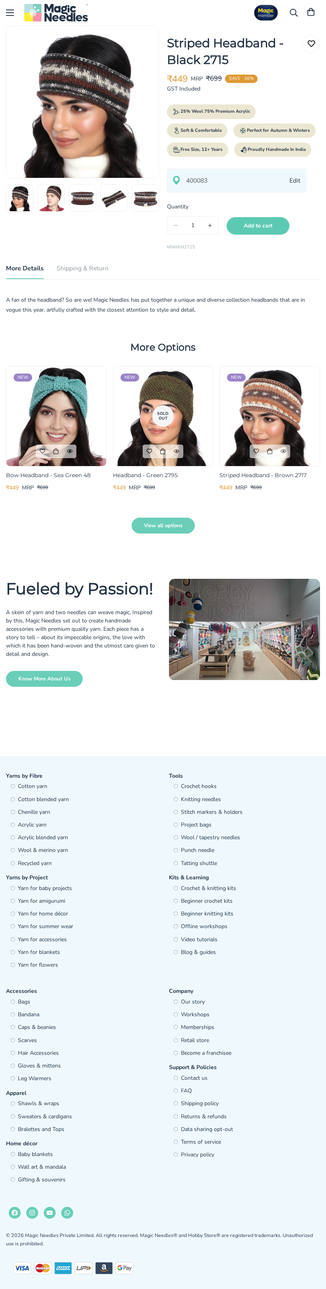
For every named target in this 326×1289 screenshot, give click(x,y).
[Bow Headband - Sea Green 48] (56, 416)
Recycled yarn (35, 863)
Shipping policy (200, 1103)
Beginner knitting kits (207, 913)
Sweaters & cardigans (45, 1116)
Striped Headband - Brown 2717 (263, 475)
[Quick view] (69, 451)
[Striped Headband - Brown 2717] (270, 416)
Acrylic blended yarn (43, 837)
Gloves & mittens (39, 1065)
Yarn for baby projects (45, 888)
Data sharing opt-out (207, 1129)
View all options (163, 525)
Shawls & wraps (38, 1103)
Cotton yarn (32, 786)
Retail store (195, 1040)
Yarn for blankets (39, 952)
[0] (311, 13)
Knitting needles (201, 799)
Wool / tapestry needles (210, 837)
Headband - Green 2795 (145, 475)
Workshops (195, 1014)
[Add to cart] (56, 451)
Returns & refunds (204, 1116)
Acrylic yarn (32, 825)
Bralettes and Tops (41, 1129)
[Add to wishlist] (311, 44)
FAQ (186, 1090)
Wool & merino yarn (43, 850)
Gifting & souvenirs (42, 1179)
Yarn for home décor (43, 913)
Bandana (28, 1014)
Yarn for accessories (42, 939)
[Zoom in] (142, 42)
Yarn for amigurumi (41, 901)
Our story (193, 1002)
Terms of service (201, 1142)
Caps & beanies (37, 1027)
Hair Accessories (38, 1053)
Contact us (194, 1078)
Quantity (177, 206)
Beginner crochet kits (207, 901)
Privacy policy (197, 1154)
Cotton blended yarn (43, 799)
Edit (294, 180)
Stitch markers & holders (212, 812)
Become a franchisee (206, 1053)
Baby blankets (35, 1154)
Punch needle (197, 850)
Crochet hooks (199, 786)
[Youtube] (50, 1213)
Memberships (197, 1027)
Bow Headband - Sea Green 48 (48, 475)
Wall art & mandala (42, 1167)
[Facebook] (15, 1213)
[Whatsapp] (67, 1213)
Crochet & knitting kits (208, 888)
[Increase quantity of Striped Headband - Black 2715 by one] (210, 225)
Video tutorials (199, 939)
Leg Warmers (34, 1078)
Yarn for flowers (38, 965)
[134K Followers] (32, 1213)
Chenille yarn (34, 812)
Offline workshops (204, 926)
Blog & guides (198, 952)
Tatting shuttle (199, 863)
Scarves (27, 1040)
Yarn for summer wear (45, 926)
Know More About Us (44, 678)
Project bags (196, 825)
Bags (24, 1002)
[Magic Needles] (56, 12)
